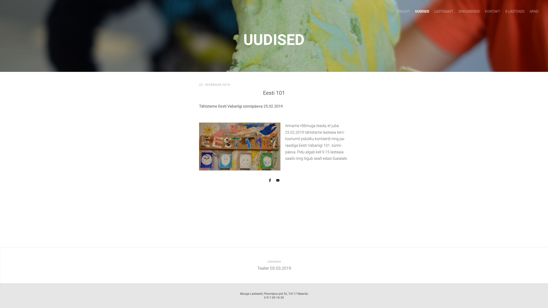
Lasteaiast (443, 11)
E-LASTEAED (514, 11)
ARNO (534, 11)
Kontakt (492, 11)
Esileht (403, 11)
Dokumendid (469, 11)
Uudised (422, 11)
